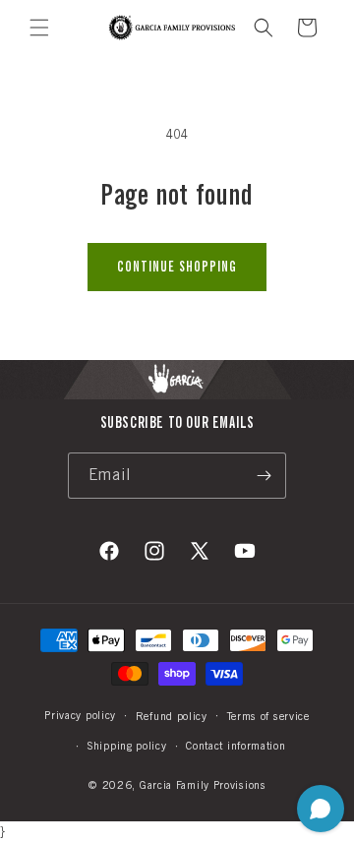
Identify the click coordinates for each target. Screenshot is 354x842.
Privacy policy (80, 715)
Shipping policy (127, 745)
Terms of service (268, 716)
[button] (39, 27)
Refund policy (171, 716)
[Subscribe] (263, 475)
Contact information (235, 745)
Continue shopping (177, 266)
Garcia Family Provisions (203, 785)
